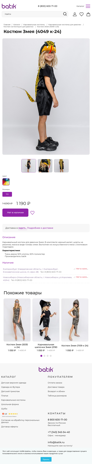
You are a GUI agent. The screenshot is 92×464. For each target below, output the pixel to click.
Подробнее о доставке (40, 228)
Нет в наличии (15, 212)
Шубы (4, 409)
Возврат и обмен (56, 391)
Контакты (57, 413)
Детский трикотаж (10, 391)
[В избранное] (32, 213)
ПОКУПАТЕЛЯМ (60, 376)
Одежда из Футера (10, 387)
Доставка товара (56, 387)
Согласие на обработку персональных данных (20, 421)
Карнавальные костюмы (13, 400)
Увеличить (2, 38)
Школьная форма (10, 404)
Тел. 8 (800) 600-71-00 (50, 272)
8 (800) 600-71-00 (47, 6)
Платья (4, 396)
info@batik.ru (56, 442)
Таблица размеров (57, 396)
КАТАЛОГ (8, 376)
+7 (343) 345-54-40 (59, 432)
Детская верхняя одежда (13, 383)
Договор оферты (9, 427)
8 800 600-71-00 (57, 419)
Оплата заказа (55, 383)
